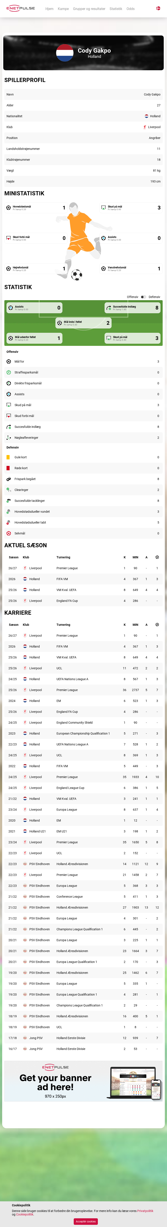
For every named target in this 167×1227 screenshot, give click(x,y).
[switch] (143, 297)
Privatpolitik (145, 1211)
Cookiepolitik (24, 1214)
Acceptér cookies (86, 1221)
